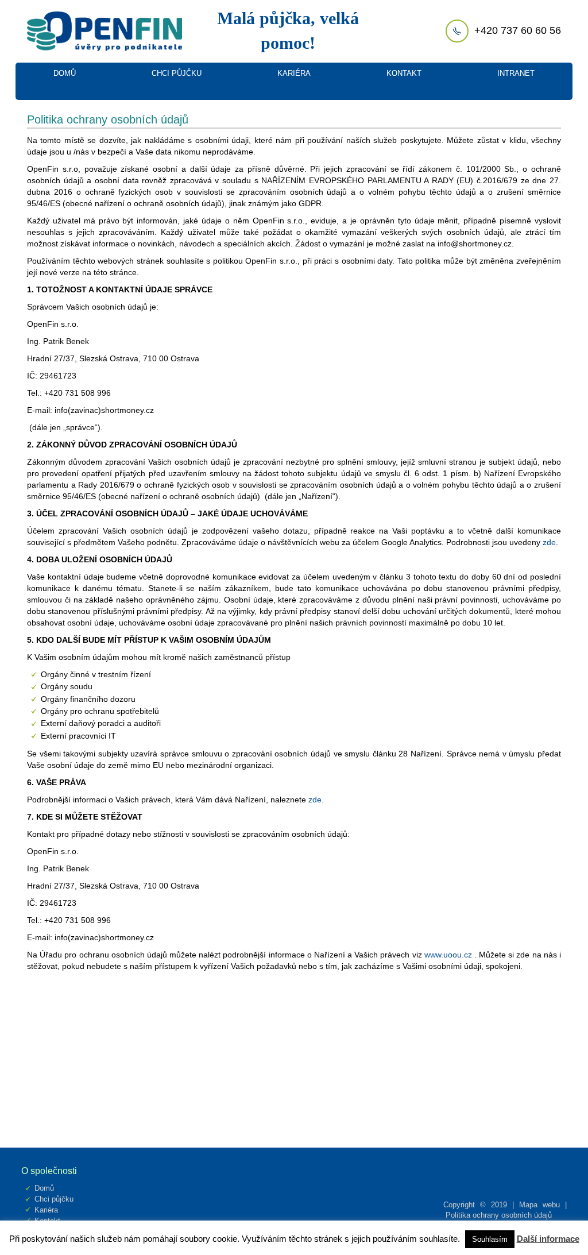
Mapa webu (539, 1204)
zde (549, 542)
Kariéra (46, 1210)
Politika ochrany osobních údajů (499, 1215)
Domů (44, 1188)
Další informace (548, 1239)
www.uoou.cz (448, 954)
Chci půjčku (54, 1199)
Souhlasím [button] (490, 1239)
